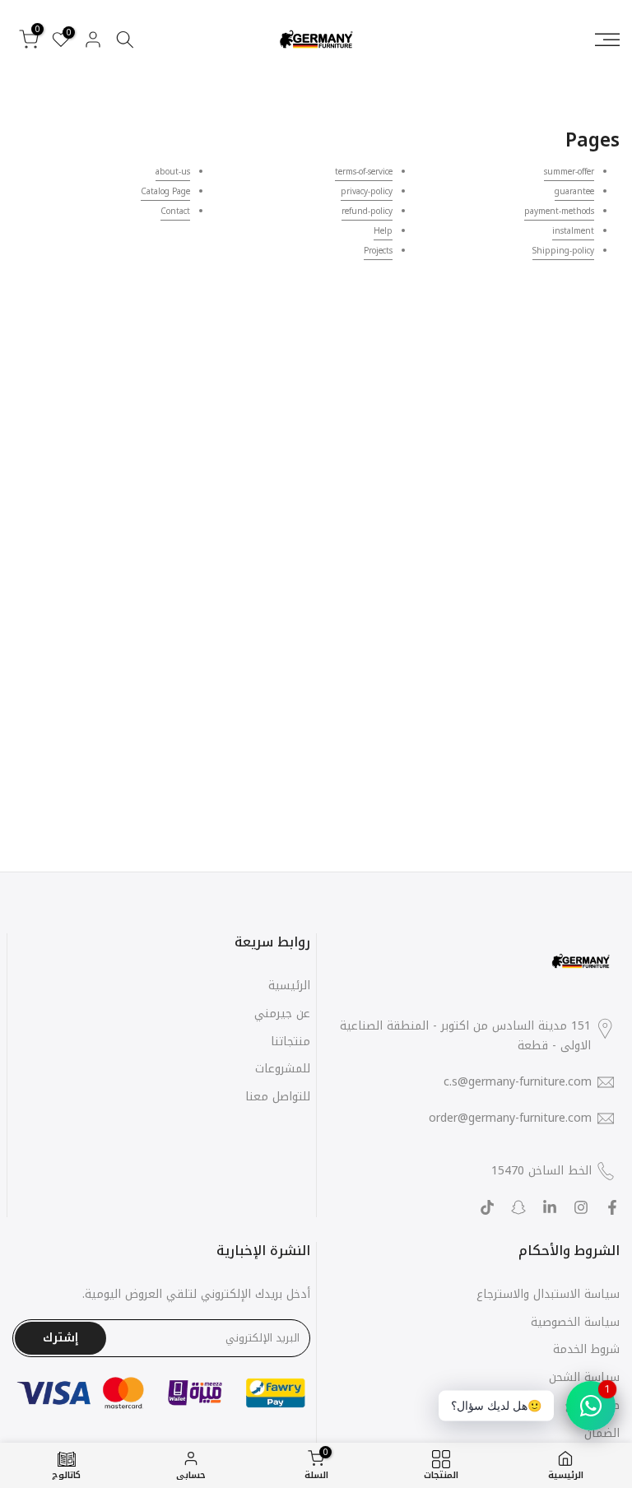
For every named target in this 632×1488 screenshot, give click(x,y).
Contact (175, 211)
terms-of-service (364, 171)
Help (383, 231)
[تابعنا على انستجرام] (581, 1207)
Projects (378, 250)
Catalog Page (165, 191)
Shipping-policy (563, 250)
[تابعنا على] (549, 1207)
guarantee (574, 191)
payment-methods (559, 211)
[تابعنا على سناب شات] (518, 1207)
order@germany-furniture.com (510, 1118)
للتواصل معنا (277, 1097)
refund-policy (367, 211)
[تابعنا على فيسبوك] (612, 1207)
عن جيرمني (282, 1013)
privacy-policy (367, 191)
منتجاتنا (290, 1041)
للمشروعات (282, 1069)
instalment (573, 231)
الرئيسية (289, 985)
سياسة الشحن (584, 1377)
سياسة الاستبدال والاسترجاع (548, 1294)
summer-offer (569, 171)
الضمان (602, 1433)
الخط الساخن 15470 (541, 1171)
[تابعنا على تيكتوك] (487, 1207)
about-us (173, 171)
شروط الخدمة (586, 1349)
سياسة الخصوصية (575, 1322)
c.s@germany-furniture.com (518, 1082)
